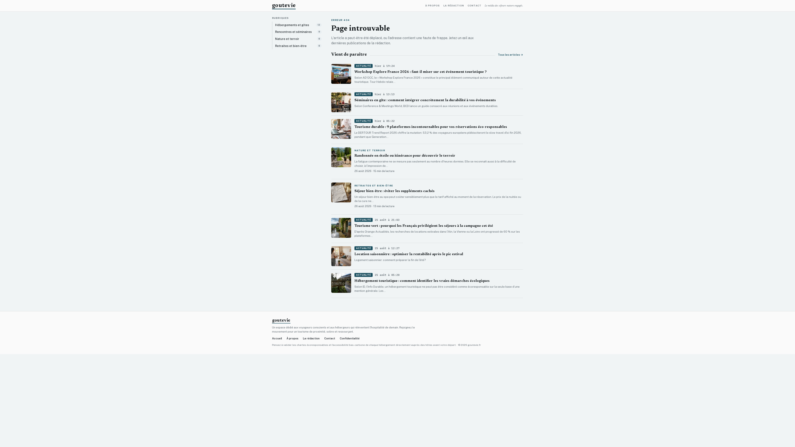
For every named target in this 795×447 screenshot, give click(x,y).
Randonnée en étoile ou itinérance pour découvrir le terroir (404, 156)
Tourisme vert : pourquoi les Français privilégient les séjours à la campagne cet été (423, 226)
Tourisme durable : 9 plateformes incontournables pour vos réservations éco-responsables (430, 127)
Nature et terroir (369, 150)
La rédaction (453, 6)
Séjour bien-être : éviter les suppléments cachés (394, 191)
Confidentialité (350, 338)
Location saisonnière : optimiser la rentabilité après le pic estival (408, 254)
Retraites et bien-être (373, 186)
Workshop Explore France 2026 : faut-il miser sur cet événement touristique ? (420, 72)
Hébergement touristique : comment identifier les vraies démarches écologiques (422, 281)
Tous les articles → (510, 54)
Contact (474, 6)
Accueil (277, 338)
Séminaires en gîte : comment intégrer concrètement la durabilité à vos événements (425, 100)
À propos (432, 6)
